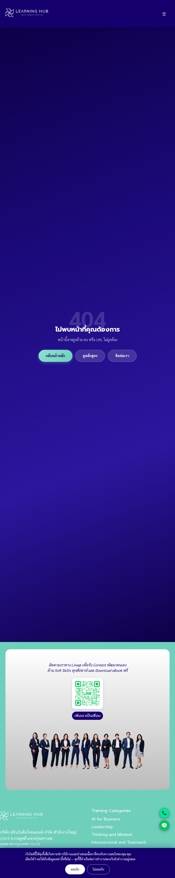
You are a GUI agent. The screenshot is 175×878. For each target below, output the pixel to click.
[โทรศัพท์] (164, 813)
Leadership (102, 827)
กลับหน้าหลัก (55, 355)
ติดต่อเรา (122, 355)
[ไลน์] (164, 825)
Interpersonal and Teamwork (119, 842)
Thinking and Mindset (112, 834)
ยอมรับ (75, 869)
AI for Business (106, 819)
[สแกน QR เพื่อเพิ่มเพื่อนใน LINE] (87, 693)
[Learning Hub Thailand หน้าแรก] (26, 14)
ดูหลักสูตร (90, 355)
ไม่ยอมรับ (98, 869)
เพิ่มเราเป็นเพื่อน (87, 715)
